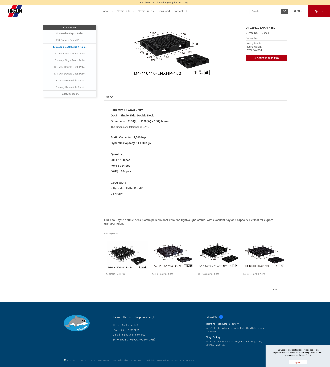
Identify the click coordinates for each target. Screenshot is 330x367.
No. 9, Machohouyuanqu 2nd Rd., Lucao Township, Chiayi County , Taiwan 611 (234, 343)
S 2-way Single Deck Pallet (70, 53)
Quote (319, 11)
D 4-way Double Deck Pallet (69, 73)
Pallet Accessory (70, 94)
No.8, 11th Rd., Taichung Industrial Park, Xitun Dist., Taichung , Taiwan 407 (236, 329)
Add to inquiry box (267, 57)
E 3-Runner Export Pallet (70, 40)
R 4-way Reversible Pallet (70, 87)
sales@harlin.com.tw (133, 334)
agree (297, 362)
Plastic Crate (144, 11)
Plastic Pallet (123, 11)
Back (275, 289)
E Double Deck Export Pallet (69, 47)
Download (164, 11)
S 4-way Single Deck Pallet (70, 60)
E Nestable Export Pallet (69, 33)
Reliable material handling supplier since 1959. (164, 2)
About (106, 11)
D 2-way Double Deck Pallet (69, 67)
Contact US (180, 11)
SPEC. (110, 97)
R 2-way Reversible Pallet (70, 80)
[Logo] (15, 10)
